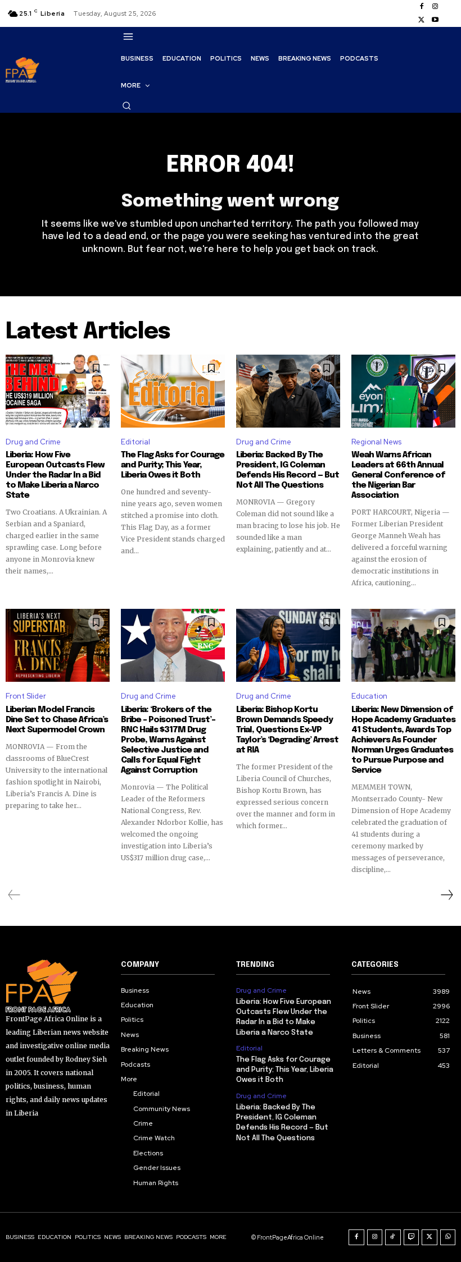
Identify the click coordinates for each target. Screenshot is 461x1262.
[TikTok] (393, 1237)
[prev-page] (14, 895)
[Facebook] (421, 6)
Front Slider (26, 696)
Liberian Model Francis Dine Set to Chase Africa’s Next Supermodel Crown (57, 720)
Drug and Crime (33, 442)
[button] (126, 105)
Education (369, 696)
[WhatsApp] (448, 1237)
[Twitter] (421, 20)
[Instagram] (435, 6)
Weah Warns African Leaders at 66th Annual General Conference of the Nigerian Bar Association (398, 475)
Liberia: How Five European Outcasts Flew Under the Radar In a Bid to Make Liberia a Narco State (55, 475)
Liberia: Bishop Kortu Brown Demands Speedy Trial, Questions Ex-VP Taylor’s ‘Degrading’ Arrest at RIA (287, 730)
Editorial (135, 442)
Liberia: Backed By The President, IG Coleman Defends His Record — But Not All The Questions (287, 470)
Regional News (376, 442)
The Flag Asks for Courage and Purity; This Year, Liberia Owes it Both (172, 465)
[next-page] (446, 895)
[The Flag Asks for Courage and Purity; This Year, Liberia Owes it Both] (173, 391)
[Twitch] (411, 1237)
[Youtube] (435, 20)
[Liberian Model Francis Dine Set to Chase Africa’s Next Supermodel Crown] (58, 645)
